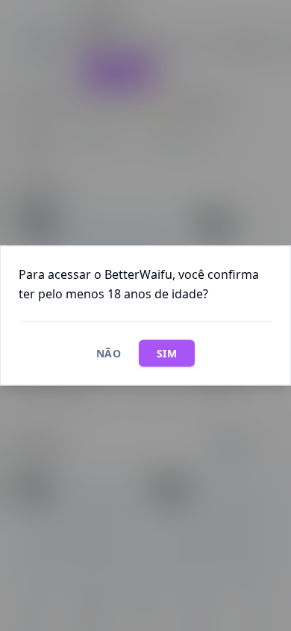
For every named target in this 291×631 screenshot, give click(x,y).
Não (108, 353)
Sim (167, 353)
